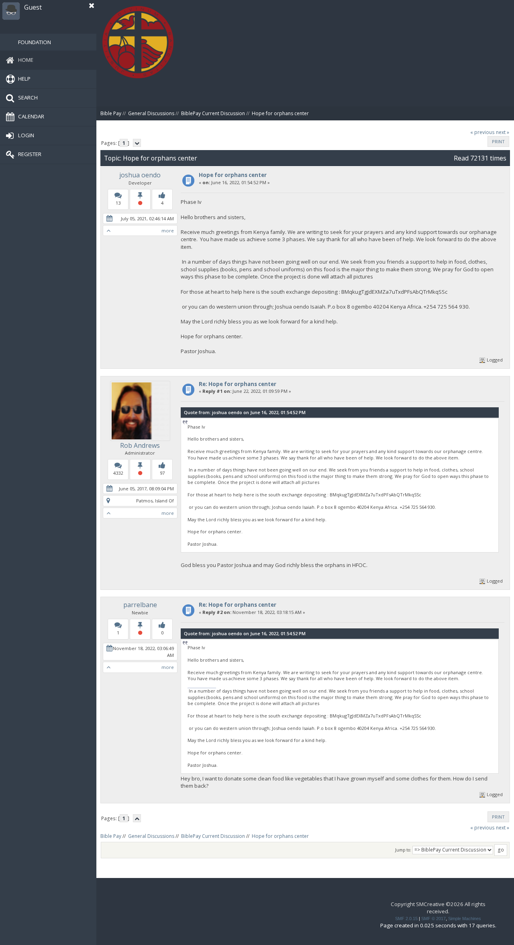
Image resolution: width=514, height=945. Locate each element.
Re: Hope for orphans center (237, 384)
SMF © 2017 (433, 918)
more (167, 231)
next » (502, 132)
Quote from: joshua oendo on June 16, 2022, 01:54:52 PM (245, 412)
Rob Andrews (140, 445)
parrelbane (140, 604)
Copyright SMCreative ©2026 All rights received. (438, 907)
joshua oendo (140, 175)
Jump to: (403, 850)
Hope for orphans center (233, 175)
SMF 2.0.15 (406, 918)
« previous (482, 132)
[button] (91, 5)
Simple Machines (464, 918)
